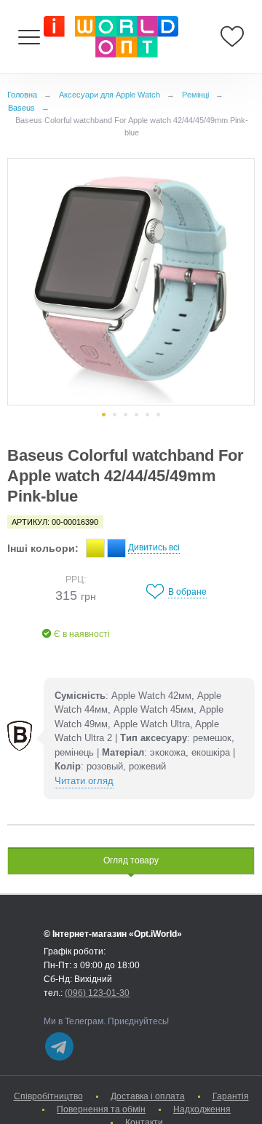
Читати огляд (84, 780)
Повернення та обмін (101, 1109)
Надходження (202, 1109)
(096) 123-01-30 (97, 993)
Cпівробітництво (48, 1096)
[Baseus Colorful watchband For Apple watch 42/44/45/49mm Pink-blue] (131, 281)
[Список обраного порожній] (232, 36)
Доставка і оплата (148, 1096)
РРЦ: (76, 579)
